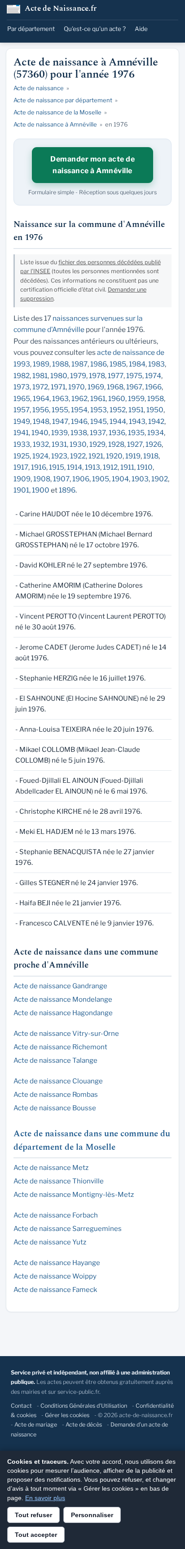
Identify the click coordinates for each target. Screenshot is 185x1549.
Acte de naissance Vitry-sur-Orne (66, 1034)
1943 (137, 421)
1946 (79, 421)
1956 (40, 410)
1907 (61, 479)
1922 (78, 456)
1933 (21, 444)
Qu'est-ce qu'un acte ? (95, 28)
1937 (98, 432)
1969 (96, 387)
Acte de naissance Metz (50, 1168)
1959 (136, 398)
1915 (56, 467)
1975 (134, 375)
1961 (98, 398)
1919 (133, 456)
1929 (97, 444)
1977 (115, 375)
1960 (116, 398)
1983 (156, 364)
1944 (118, 421)
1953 (98, 410)
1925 (21, 456)
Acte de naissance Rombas (55, 1095)
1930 (78, 444)
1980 (58, 375)
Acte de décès (84, 1424)
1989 (41, 364)
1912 (110, 467)
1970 (76, 387)
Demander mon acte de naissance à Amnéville (92, 165)
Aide (141, 28)
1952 (118, 410)
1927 (135, 444)
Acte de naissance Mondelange (62, 999)
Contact (21, 1405)
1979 (78, 375)
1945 (98, 421)
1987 (79, 364)
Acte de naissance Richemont (60, 1047)
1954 (79, 410)
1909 (22, 479)
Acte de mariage (35, 1424)
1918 (151, 456)
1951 (136, 410)
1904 (120, 479)
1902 (159, 479)
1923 (59, 456)
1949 (21, 421)
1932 (41, 444)
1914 (74, 467)
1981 (40, 375)
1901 (21, 490)
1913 (92, 467)
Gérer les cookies (67, 1415)
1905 (100, 479)
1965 (21, 398)
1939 (59, 432)
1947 (60, 421)
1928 (116, 444)
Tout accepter (36, 1534)
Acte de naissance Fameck (55, 1290)
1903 (140, 479)
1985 (118, 364)
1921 (95, 456)
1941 (21, 432)
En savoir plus (45, 1497)
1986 (98, 364)
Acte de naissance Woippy (55, 1276)
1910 (145, 467)
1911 (127, 467)
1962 (79, 398)
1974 (153, 375)
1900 (40, 490)
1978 (97, 375)
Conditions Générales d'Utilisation (83, 1405)
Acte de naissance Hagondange (63, 1013)
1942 (156, 421)
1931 (59, 444)
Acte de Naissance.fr (61, 9)
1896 (67, 490)
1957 (21, 410)
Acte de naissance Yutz (49, 1242)
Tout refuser (33, 1514)
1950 (154, 410)
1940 (39, 432)
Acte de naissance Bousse (54, 1108)
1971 (58, 387)
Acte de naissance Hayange (56, 1263)
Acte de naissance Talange (55, 1060)
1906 (80, 479)
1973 (21, 387)
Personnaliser (92, 1514)
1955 (60, 410)
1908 (41, 479)
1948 (41, 421)
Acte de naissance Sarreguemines (67, 1229)
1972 (40, 387)
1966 (153, 387)
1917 (20, 467)
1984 (137, 364)
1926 (153, 444)
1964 (41, 398)
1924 (40, 456)
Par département (31, 28)
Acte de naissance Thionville (58, 1181)
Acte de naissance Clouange (58, 1081)
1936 (117, 432)
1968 (115, 387)
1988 (60, 364)
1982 (21, 375)
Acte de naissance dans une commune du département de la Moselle (91, 1140)
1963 (60, 398)
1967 (134, 387)
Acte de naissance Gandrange (60, 986)
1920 (114, 456)
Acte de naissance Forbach (55, 1215)
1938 (78, 432)
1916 (38, 467)
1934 (155, 432)
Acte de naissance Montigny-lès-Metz (73, 1195)
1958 (155, 398)
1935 (136, 432)
